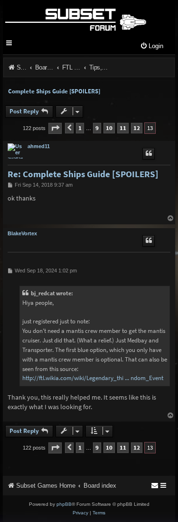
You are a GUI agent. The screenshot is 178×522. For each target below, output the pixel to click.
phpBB (64, 504)
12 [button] (136, 128)
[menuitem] (151, 46)
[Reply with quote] (148, 154)
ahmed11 (39, 146)
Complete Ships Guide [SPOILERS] (54, 91)
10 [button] (109, 128)
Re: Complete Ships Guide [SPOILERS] (83, 174)
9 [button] (97, 128)
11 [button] (123, 128)
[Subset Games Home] (75, 18)
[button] (55, 128)
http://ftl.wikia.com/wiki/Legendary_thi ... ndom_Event (92, 378)
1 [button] (80, 128)
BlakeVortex (22, 233)
